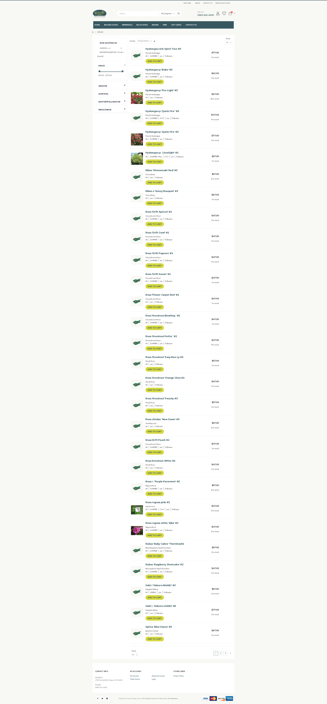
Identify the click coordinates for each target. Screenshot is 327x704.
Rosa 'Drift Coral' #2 (157, 232)
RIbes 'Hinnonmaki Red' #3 (161, 170)
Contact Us (207, 3)
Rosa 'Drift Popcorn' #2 (159, 253)
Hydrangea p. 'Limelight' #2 (161, 152)
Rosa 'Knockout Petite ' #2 (161, 336)
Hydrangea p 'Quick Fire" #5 (162, 111)
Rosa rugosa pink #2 (157, 502)
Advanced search (158, 676)
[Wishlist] (224, 13)
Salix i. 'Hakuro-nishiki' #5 (160, 606)
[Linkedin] (107, 698)
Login (154, 679)
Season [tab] (102, 86)
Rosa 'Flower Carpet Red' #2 (162, 294)
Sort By (132, 41)
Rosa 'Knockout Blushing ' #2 (162, 315)
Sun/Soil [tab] (103, 94)
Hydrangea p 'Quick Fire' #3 (161, 132)
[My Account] (217, 13)
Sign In (197, 3)
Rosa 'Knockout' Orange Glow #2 (165, 377)
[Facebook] (98, 698)
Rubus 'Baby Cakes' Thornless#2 (164, 543)
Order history (135, 679)
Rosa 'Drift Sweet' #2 (158, 274)
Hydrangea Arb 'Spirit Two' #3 (163, 49)
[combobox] (149, 13)
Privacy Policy (178, 676)
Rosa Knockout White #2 (160, 460)
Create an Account (222, 3)
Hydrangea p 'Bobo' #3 (158, 69)
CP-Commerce (173, 698)
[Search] (178, 13)
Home (93, 32)
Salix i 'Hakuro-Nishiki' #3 (160, 585)
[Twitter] (102, 698)
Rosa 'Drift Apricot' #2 (158, 211)
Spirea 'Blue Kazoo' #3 (158, 626)
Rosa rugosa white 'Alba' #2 (161, 523)
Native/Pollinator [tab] (109, 101)
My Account (134, 676)
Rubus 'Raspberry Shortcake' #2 (164, 564)
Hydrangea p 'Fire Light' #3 (161, 90)
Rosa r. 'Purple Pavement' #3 (162, 481)
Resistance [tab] (105, 109)
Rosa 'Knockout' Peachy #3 (161, 398)
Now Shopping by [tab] (108, 43)
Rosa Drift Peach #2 (157, 440)
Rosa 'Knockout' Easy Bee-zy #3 (164, 357)
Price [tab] (101, 65)
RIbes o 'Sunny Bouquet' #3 (161, 191)
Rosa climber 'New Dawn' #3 (162, 419)
